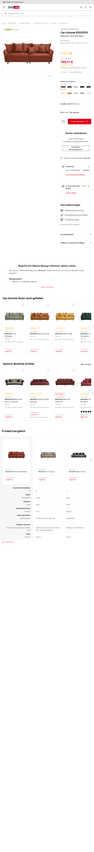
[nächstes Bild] (91, 327)
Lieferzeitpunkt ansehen (75, 175)
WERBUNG (65, 53)
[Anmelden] (81, 7)
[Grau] (76, 93)
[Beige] (76, 87)
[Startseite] (4, 23)
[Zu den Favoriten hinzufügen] (63, 121)
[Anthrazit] (69, 87)
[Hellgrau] (82, 93)
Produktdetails (67, 234)
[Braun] (82, 87)
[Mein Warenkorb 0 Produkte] (90, 7)
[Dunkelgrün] (88, 87)
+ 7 (88, 93)
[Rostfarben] (63, 87)
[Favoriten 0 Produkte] (85, 7)
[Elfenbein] (63, 93)
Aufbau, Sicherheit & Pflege (73, 243)
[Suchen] (5, 13)
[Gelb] (69, 93)
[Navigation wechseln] (4, 7)
